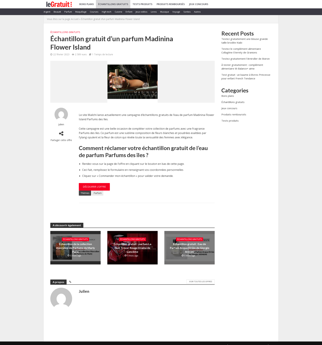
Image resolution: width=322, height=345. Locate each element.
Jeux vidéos (141, 11)
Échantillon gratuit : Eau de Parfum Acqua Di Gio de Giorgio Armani (189, 247)
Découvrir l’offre (94, 186)
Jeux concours (198, 4)
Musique (164, 11)
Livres (154, 11)
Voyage (176, 11)
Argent (47, 11)
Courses (94, 11)
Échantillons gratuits (113, 4)
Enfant (129, 11)
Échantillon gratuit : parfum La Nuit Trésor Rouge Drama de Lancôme (132, 247)
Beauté (57, 11)
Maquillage (81, 11)
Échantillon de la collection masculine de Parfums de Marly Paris (75, 247)
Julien (61, 124)
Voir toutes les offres (200, 281)
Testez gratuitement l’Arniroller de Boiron (245, 58)
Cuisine (118, 11)
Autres (197, 11)
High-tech (106, 11)
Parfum (68, 11)
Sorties (187, 11)
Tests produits (142, 4)
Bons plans (86, 4)
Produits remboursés (171, 4)
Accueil (74, 19)
